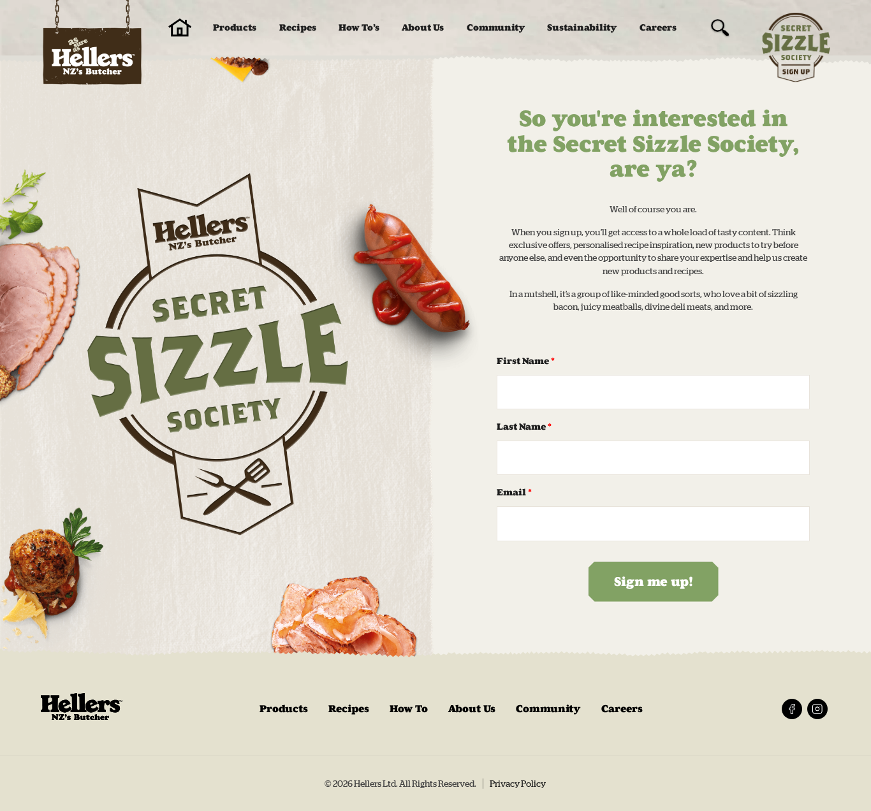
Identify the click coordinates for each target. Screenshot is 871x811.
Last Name (524, 426)
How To (409, 709)
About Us (423, 27)
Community (496, 27)
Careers (658, 27)
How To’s (359, 27)
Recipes (297, 27)
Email (514, 492)
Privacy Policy (518, 783)
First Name (526, 361)
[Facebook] (792, 709)
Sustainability (582, 27)
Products (234, 27)
